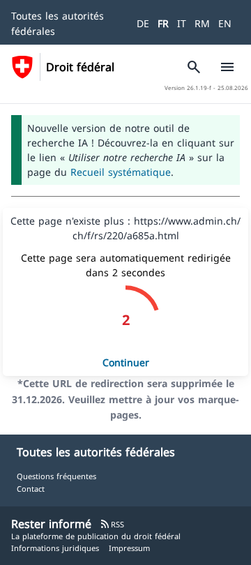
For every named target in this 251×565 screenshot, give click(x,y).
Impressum (129, 548)
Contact (31, 488)
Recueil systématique (120, 172)
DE (143, 23)
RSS (112, 524)
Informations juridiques (55, 548)
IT (181, 23)
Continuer (125, 362)
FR (163, 23)
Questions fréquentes (56, 476)
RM (202, 23)
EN (224, 23)
